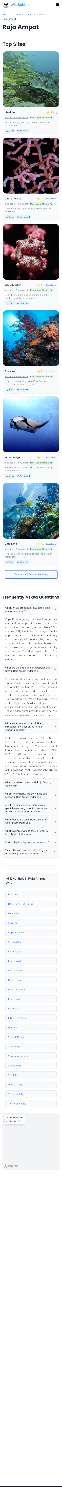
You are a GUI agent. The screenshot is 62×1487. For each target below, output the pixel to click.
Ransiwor (10, 371)
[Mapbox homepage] (11, 1166)
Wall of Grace (13, 198)
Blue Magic (14, 913)
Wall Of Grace (15, 1084)
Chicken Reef (15, 942)
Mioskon (10, 112)
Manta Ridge (12, 457)
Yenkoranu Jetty (17, 1103)
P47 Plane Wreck (17, 1018)
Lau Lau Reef (13, 284)
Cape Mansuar (16, 932)
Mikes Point (14, 999)
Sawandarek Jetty (18, 1056)
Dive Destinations (23, 14)
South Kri (13, 1075)
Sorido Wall (14, 1065)
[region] (31, 1141)
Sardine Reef (15, 1046)
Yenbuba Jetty (16, 1094)
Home (6, 14)
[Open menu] (57, 5)
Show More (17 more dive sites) (31, 574)
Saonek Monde (16, 1037)
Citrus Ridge (14, 951)
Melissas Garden (17, 989)
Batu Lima (11, 543)
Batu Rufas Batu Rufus (20, 904)
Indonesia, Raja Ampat (16, 117)
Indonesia (42, 14)
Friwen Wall (14, 961)
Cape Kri (13, 923)
